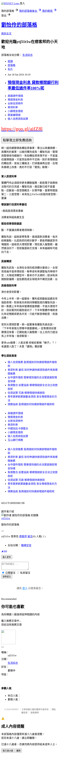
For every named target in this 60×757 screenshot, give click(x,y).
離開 (18, 751)
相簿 (10, 61)
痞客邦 (23, 536)
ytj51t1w (5, 518)
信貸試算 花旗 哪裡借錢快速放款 (26, 392)
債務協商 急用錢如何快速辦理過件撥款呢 (31, 404)
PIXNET (15, 709)
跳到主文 (6, 33)
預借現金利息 (15, 99)
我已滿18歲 (8, 751)
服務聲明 (35, 712)
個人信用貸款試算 (18, 118)
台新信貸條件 (15, 103)
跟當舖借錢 (14, 115)
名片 (10, 69)
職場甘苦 (26, 545)
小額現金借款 (15, 111)
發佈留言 (7, 576)
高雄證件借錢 (15, 95)
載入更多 (7, 557)
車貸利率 (13, 107)
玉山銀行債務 (15, 440)
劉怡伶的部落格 (19, 25)
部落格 (11, 65)
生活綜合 (27, 55)
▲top (4, 551)
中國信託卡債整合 (18, 428)
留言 (30, 536)
